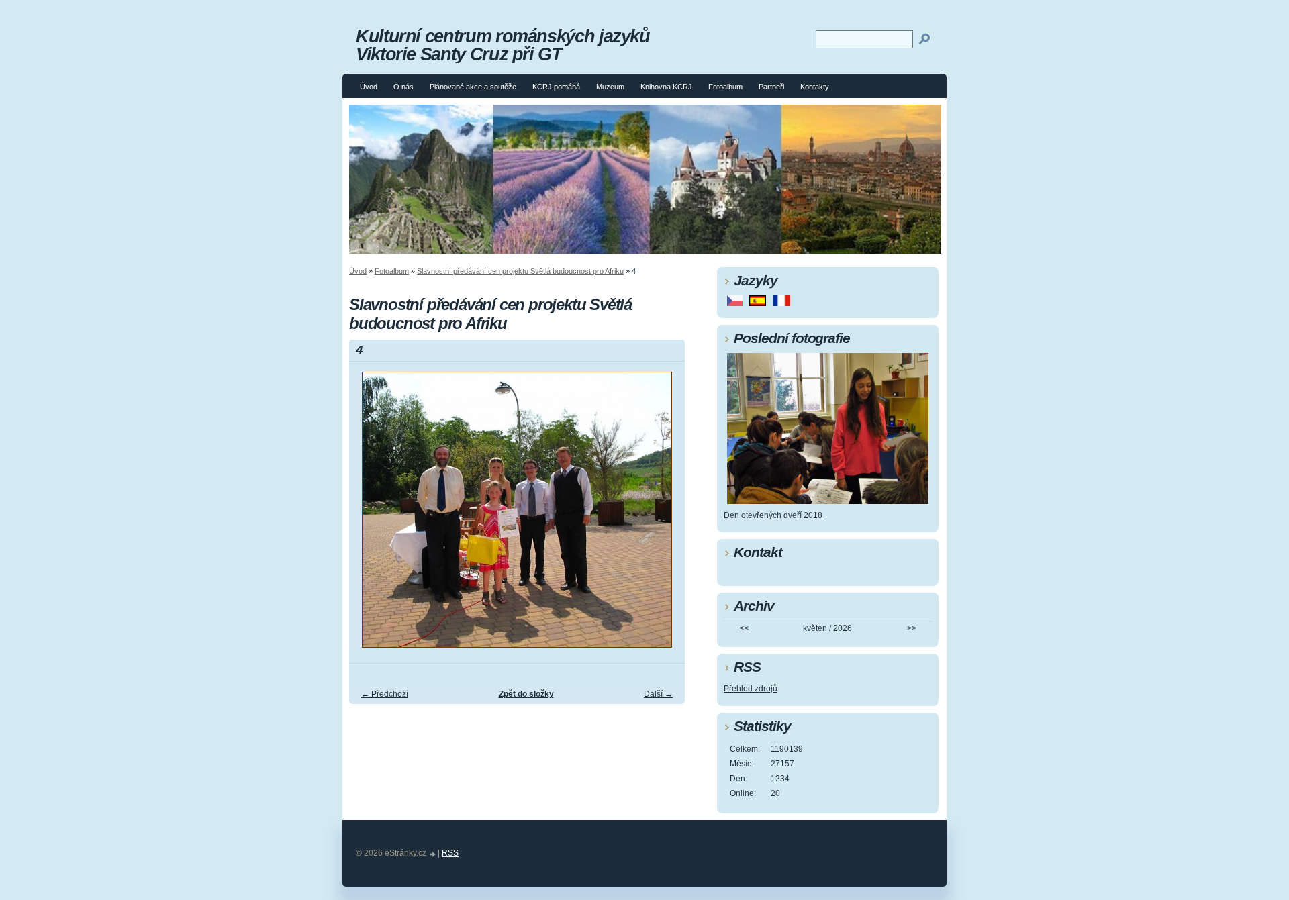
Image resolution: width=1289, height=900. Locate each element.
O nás (403, 87)
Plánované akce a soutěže (473, 87)
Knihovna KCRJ (666, 87)
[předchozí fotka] (371, 515)
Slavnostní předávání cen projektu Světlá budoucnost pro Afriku (520, 271)
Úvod (368, 87)
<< (744, 628)
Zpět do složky (526, 694)
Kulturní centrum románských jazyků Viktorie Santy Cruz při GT (503, 45)
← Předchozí (384, 694)
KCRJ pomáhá (556, 87)
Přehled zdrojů (750, 688)
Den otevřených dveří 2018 (773, 515)
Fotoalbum (725, 87)
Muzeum (610, 87)
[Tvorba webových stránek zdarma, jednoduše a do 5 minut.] (433, 854)
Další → (658, 694)
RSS (450, 853)
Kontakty (814, 87)
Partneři (771, 87)
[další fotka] (663, 515)
